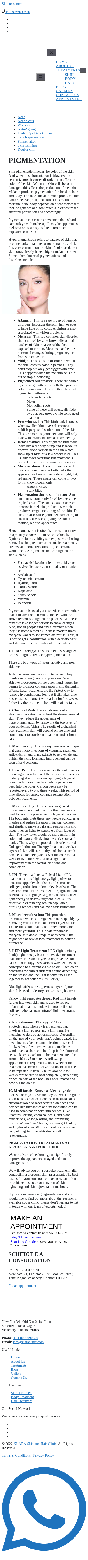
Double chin (26, 149)
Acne (21, 117)
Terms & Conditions (16, 1455)
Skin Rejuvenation (31, 137)
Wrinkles (24, 125)
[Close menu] (51, 52)
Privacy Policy (43, 1455)
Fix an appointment (22, 1286)
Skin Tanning (27, 145)
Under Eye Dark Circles (35, 133)
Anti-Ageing (27, 129)
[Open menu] (40, 77)
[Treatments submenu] (83, 70)
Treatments (68, 70)
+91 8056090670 (17, 12)
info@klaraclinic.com (28, 1342)
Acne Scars (26, 121)
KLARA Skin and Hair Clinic (35, 1444)
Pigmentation (27, 141)
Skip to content (12, 4)
